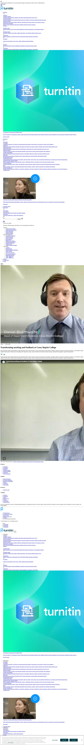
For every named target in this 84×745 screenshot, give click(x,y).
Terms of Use (6, 515)
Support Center (6, 489)
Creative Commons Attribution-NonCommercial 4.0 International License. (28, 461)
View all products (6, 473)
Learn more (3, 4)
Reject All (64, 740)
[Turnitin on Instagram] (5, 526)
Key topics (5, 142)
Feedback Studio (6, 470)
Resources (5, 139)
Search (19, 219)
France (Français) (9, 238)
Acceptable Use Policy (8, 514)
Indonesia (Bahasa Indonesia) (12, 250)
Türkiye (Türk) (9, 244)
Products (5, 25)
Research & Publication (8, 481)
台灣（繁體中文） (10, 257)
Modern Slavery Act (7, 516)
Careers (4, 497)
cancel (22, 218)
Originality (5, 466)
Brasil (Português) (9, 231)
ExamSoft (5, 469)
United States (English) (10, 228)
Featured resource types (8, 157)
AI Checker (5, 483)
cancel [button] (1, 5)
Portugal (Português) (10, 242)
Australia (8, 247)
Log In (4, 261)
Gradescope (5, 468)
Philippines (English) (10, 255)
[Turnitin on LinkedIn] (5, 525)
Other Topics (6, 484)
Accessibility (5, 501)
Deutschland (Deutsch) (10, 235)
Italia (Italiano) (9, 239)
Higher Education (6, 479)
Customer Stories (6, 206)
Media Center (6, 498)
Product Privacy (6, 502)
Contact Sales (6, 260)
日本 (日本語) (9, 251)
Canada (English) (9, 232)
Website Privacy (6, 513)
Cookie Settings (55, 740)
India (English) (9, 248)
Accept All (73, 740)
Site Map (5, 517)
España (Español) (9, 237)
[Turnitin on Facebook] (5, 524)
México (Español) (9, 233)
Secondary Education (7, 480)
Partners (4, 482)
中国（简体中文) (9, 256)
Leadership (5, 496)
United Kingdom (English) (11, 245)
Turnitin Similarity (7, 471)
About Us (5, 495)
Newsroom (5, 207)
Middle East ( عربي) (10, 240)
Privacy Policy (11, 742)
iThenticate (5, 472)
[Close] (81, 740)
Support (4, 259)
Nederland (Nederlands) (11, 241)
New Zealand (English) (10, 253)
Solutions (5, 12)
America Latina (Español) (11, 230)
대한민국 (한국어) (10, 252)
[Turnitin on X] (4, 523)
